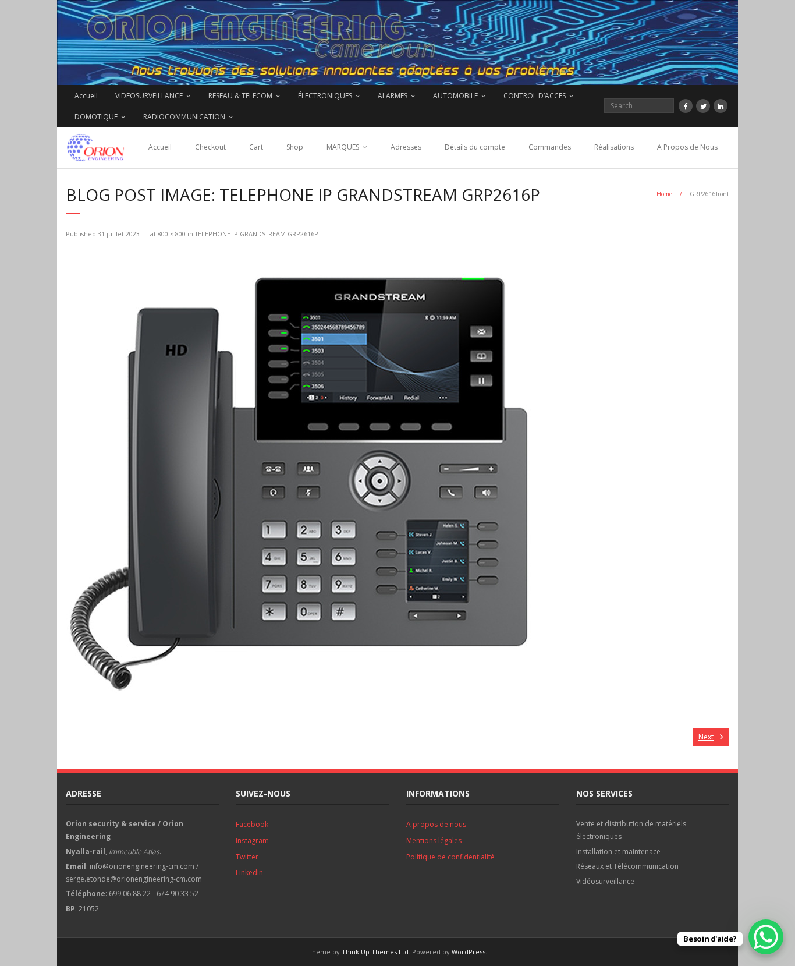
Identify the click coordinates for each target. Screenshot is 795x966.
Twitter (247, 857)
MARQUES (342, 147)
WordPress (468, 951)
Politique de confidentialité (450, 857)
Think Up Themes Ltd (375, 951)
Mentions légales (434, 840)
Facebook (252, 824)
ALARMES (392, 96)
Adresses (406, 147)
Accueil (86, 96)
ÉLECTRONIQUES (325, 96)
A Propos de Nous (687, 147)
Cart (256, 147)
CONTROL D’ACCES (534, 96)
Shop (294, 147)
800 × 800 (172, 233)
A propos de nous (436, 824)
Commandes (549, 147)
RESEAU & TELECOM (240, 96)
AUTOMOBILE (455, 96)
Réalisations (614, 147)
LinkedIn (249, 872)
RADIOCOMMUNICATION (184, 117)
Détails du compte (475, 147)
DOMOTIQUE (96, 117)
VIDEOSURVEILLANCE (149, 96)
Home (664, 194)
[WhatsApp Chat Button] (765, 936)
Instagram (252, 840)
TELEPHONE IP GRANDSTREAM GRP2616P (256, 233)
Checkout (210, 147)
